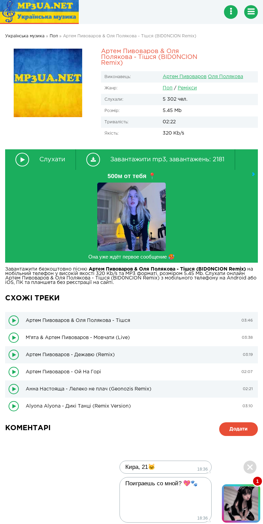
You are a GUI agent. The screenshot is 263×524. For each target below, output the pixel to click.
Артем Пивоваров (184, 77)
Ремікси (187, 88)
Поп (168, 88)
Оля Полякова (225, 77)
